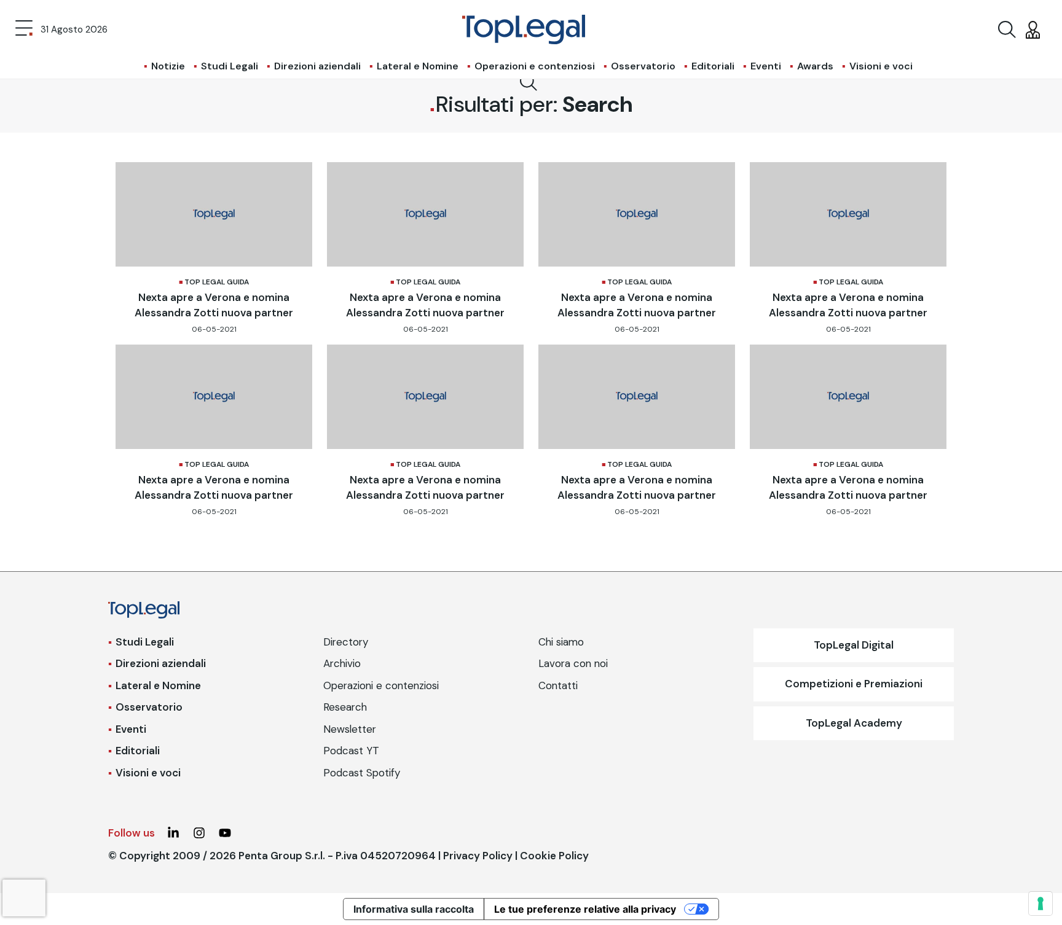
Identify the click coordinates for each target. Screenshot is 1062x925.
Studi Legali (229, 66)
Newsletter (349, 729)
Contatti (558, 685)
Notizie (168, 66)
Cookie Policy (554, 855)
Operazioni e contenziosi (534, 66)
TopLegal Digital (854, 645)
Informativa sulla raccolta (413, 909)
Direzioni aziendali (317, 66)
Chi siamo (561, 642)
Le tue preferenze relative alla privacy (585, 909)
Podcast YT (351, 750)
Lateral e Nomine (417, 66)
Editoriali (712, 66)
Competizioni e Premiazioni (853, 683)
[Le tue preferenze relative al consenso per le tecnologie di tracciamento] (1040, 903)
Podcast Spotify (361, 772)
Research (345, 707)
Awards (815, 66)
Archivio (342, 663)
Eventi (765, 66)
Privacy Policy (478, 855)
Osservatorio (643, 66)
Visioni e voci (881, 66)
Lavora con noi (573, 663)
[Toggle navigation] (24, 29)
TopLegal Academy (854, 723)
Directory (345, 642)
